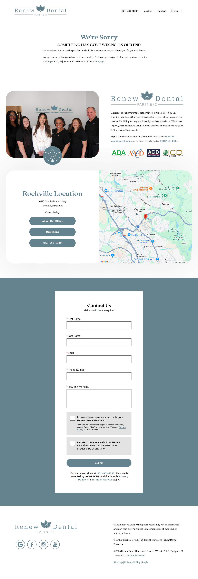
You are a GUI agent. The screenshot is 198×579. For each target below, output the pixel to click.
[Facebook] (32, 544)
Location (147, 10)
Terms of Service (102, 479)
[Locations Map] (145, 216)
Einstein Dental (136, 555)
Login (145, 562)
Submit (99, 462)
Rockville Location (52, 193)
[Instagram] (43, 544)
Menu (174, 10)
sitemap (47, 61)
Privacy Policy (132, 562)
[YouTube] (55, 544)
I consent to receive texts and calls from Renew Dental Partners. (101, 423)
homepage (98, 61)
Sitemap (118, 562)
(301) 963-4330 (168, 141)
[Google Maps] (20, 544)
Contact (162, 10)
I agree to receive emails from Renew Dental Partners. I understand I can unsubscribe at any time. (98, 445)
